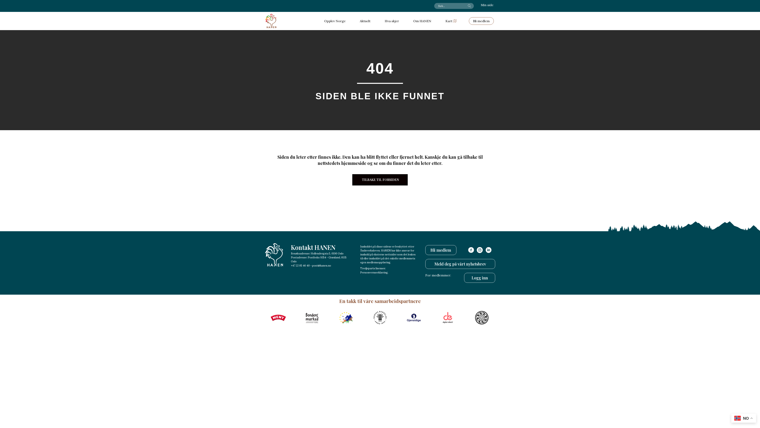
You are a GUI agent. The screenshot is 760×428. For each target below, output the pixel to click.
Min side (487, 5)
